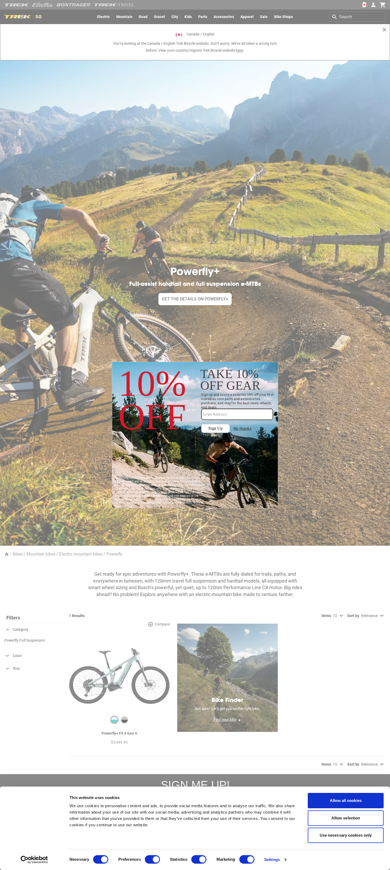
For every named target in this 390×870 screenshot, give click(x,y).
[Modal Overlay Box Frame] (195, 435)
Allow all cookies (346, 800)
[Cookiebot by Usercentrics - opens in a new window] (34, 860)
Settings (272, 859)
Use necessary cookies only (346, 835)
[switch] (152, 859)
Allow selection (345, 818)
